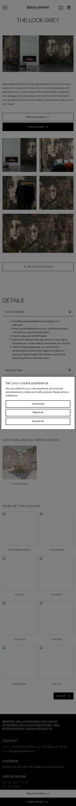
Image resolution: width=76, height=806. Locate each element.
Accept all (38, 421)
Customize (38, 404)
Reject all (38, 412)
